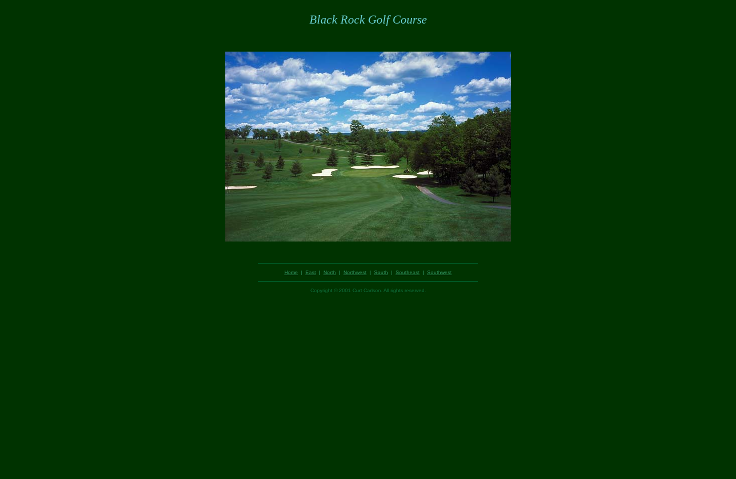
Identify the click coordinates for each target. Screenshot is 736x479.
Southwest (439, 272)
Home (291, 272)
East (310, 272)
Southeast (408, 272)
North (329, 272)
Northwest (354, 272)
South (381, 272)
